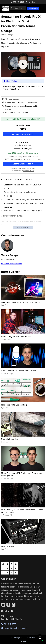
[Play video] (23, 64)
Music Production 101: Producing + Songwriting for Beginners (22, 474)
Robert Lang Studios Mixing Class (16, 336)
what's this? (35, 119)
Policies (23, 641)
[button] (39, 637)
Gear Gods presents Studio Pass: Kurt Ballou (20, 302)
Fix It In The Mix (8, 546)
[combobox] (18, 8)
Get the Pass (33, 8)
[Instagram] (14, 605)
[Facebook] (8, 605)
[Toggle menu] (42, 8)
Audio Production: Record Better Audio (18, 370)
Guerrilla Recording (9, 438)
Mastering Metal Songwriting (14, 404)
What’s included (28, 170)
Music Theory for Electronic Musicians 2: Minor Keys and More (22, 511)
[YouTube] (3, 605)
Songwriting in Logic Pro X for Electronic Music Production (21, 87)
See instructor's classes (11, 263)
